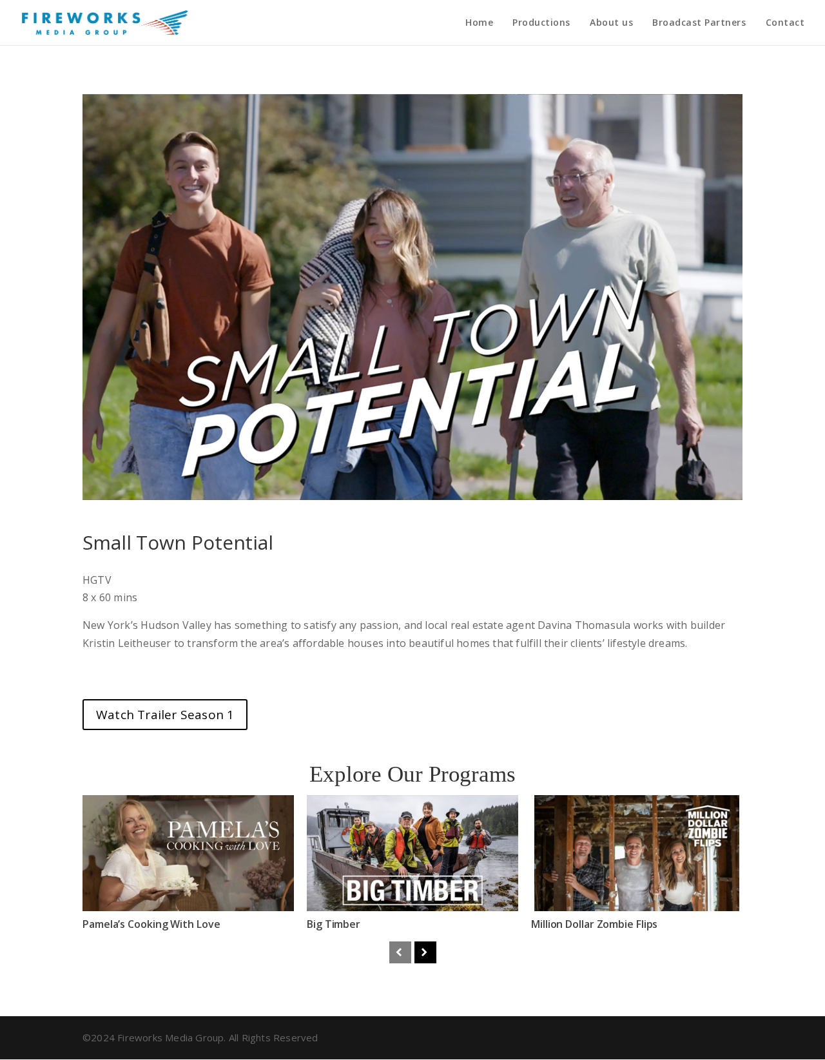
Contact (785, 23)
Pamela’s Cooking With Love (151, 924)
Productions (541, 23)
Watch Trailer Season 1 (165, 714)
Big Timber (333, 924)
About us (611, 23)
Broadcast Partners (699, 23)
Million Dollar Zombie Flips (594, 924)
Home (479, 23)
